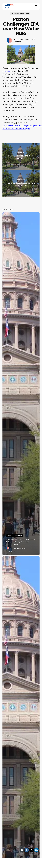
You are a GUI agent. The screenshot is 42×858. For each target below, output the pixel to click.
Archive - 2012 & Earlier (15, 535)
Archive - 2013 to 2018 (20, 13)
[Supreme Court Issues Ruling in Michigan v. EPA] (20, 183)
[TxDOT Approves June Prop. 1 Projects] (20, 156)
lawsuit (7, 71)
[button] (36, 6)
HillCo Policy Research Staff (24, 39)
